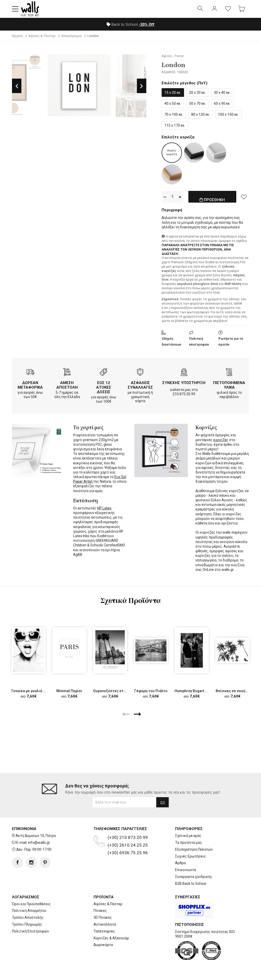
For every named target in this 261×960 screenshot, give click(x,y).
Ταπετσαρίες (104, 931)
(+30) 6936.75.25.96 (128, 852)
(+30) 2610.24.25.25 (128, 845)
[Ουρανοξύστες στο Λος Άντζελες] (110, 650)
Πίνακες (100, 911)
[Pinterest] (45, 862)
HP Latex (104, 508)
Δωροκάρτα (103, 945)
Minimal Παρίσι (69, 691)
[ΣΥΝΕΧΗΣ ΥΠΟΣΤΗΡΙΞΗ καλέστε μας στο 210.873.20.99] (184, 372)
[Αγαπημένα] (228, 8)
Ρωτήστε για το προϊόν (230, 341)
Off (146, 24)
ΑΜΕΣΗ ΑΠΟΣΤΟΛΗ (67, 385)
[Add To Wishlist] (244, 197)
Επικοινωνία (185, 870)
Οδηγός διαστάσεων (171, 341)
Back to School (132, 24)
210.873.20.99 (184, 394)
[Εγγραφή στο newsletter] (162, 802)
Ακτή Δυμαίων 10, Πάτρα (36, 836)
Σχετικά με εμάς (188, 836)
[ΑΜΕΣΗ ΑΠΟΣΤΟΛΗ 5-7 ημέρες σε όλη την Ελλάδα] (67, 372)
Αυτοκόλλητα (105, 924)
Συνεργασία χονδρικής (193, 877)
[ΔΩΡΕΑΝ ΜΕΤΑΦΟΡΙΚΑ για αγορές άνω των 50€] (30, 372)
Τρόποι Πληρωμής (27, 924)
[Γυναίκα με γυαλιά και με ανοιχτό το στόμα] (28, 650)
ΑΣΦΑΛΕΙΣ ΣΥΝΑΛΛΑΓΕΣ (140, 385)
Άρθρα (180, 863)
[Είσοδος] (214, 8)
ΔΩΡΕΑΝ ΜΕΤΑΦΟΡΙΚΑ (30, 385)
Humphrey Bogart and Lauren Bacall (205, 691)
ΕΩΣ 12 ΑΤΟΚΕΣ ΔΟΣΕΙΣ (103, 387)
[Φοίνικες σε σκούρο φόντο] (232, 650)
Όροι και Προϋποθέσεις (31, 904)
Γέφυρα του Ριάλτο (150, 691)
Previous (16, 85)
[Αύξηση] (180, 197)
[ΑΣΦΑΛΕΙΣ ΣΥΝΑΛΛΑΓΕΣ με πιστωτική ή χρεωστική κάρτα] (140, 372)
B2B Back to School (190, 884)
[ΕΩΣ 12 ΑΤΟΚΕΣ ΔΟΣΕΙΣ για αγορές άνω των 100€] (103, 372)
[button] (15, 9)
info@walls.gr (39, 842)
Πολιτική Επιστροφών (30, 931)
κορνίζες (220, 440)
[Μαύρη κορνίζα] (194, 152)
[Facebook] (17, 862)
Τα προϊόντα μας (188, 842)
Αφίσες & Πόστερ (108, 904)
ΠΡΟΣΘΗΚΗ (214, 200)
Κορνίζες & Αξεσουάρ (111, 938)
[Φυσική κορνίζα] (172, 174)
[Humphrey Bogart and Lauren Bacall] (192, 650)
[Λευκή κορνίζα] (216, 152)
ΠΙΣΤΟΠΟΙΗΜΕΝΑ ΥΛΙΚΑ (229, 385)
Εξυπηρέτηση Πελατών (194, 849)
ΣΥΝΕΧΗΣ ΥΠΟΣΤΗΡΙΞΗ (183, 382)
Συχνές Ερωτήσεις (190, 856)
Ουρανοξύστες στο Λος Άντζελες (121, 691)
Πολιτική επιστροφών (199, 341)
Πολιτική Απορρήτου (29, 911)
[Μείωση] (165, 197)
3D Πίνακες (103, 917)
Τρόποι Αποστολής (28, 917)
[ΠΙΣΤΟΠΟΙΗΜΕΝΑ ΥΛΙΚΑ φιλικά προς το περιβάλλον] (229, 372)
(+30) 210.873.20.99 (128, 837)
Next (141, 85)
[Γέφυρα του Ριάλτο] (151, 650)
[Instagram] (31, 862)
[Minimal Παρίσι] (69, 650)
